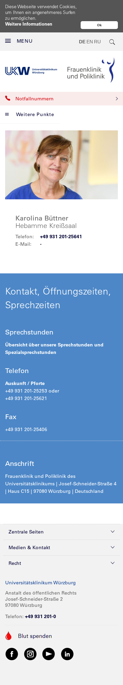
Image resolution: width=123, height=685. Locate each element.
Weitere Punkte (35, 114)
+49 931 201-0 (40, 616)
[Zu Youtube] (49, 654)
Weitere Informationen (28, 24)
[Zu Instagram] (30, 654)
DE (82, 41)
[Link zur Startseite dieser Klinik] (91, 71)
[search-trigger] (112, 41)
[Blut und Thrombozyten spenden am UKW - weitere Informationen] (29, 635)
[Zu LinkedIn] (67, 654)
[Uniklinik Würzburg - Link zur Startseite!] (31, 71)
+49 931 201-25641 (61, 236)
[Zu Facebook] (12, 654)
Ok (99, 25)
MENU (25, 41)
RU (97, 41)
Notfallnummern (34, 99)
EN (89, 41)
